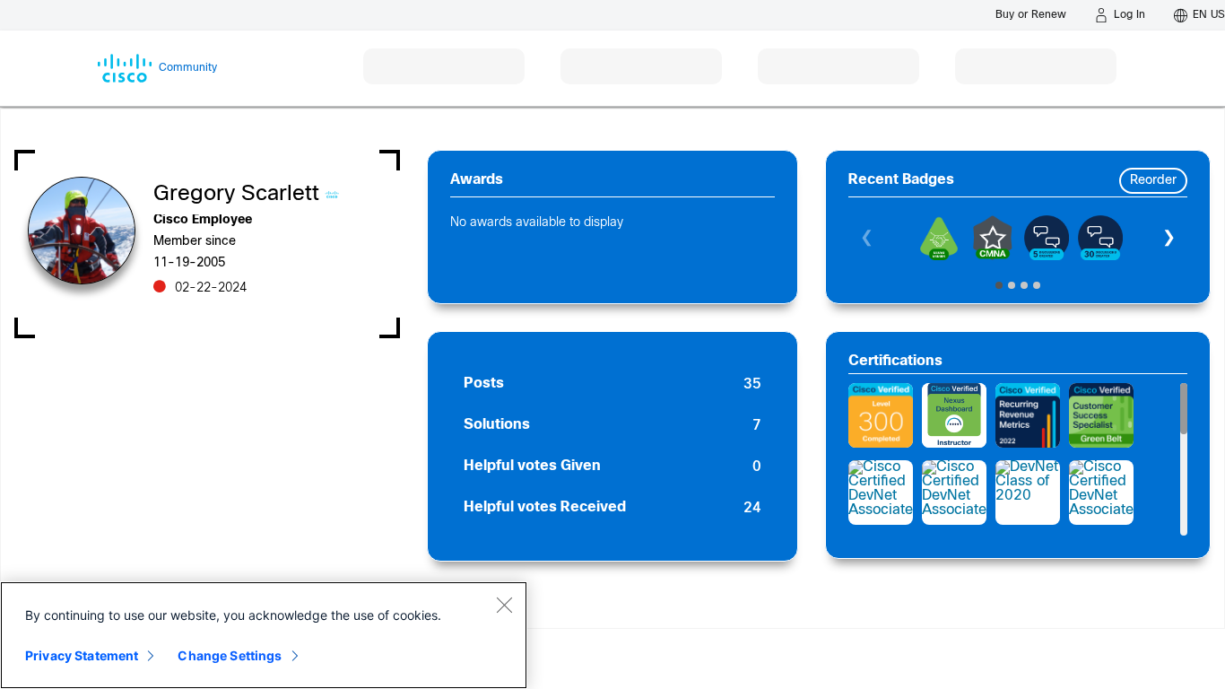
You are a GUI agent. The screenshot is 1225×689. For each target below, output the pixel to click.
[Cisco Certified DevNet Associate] (880, 492)
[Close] (504, 605)
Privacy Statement (81, 655)
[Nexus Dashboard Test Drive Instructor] (954, 415)
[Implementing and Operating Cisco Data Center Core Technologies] (880, 415)
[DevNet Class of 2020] (1027, 492)
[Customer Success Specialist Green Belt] (1101, 415)
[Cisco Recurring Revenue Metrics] (1027, 415)
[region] (263, 635)
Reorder (1153, 181)
